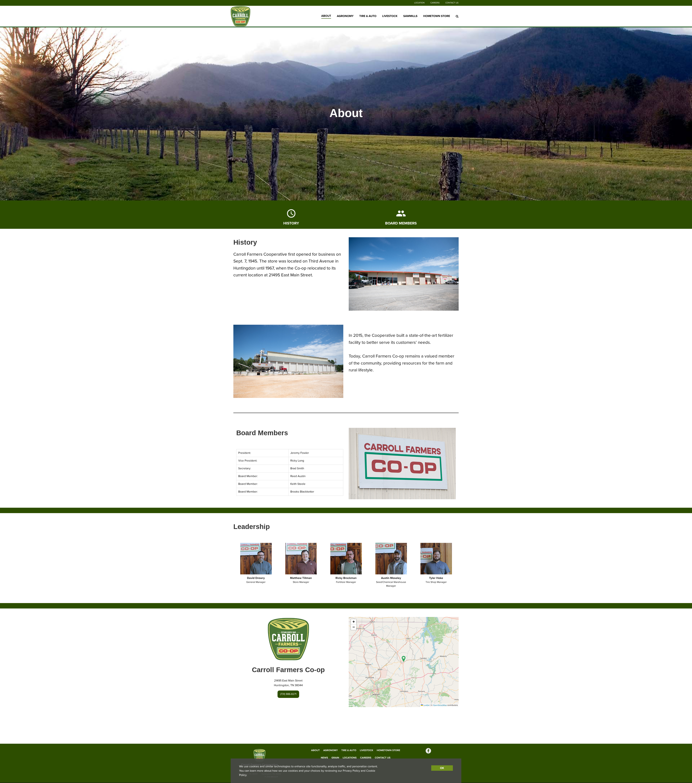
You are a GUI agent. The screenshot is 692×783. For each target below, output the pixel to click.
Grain (335, 757)
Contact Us (451, 3)
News (324, 757)
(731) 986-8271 (288, 694)
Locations (350, 757)
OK (442, 768)
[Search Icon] (457, 16)
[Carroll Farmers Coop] (253, 16)
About (326, 16)
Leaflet (426, 705)
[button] (404, 658)
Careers (435, 3)
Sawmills (410, 16)
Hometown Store (436, 16)
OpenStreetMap (440, 705)
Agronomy (345, 16)
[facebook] (428, 751)
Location (419, 3)
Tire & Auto (367, 16)
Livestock (390, 16)
